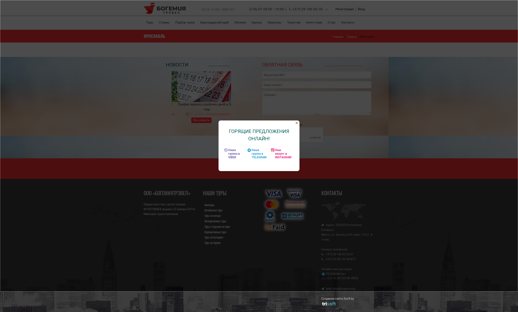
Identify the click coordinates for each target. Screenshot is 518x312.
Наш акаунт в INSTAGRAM (283, 153)
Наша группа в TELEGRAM (259, 153)
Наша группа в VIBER (234, 153)
